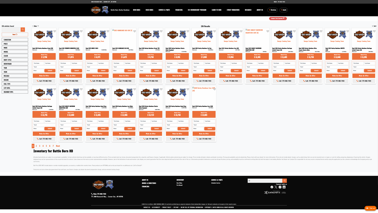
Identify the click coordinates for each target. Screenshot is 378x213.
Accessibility (156, 207)
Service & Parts (217, 180)
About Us (145, 180)
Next (58, 145)
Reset (14, 34)
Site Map (176, 207)
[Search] (23, 29)
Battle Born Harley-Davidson (120, 10)
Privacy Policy (167, 207)
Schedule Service (215, 183)
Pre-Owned (179, 185)
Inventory (180, 180)
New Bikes (179, 183)
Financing (145, 187)
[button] (137, 10)
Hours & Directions (149, 183)
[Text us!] (370, 209)
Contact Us (146, 207)
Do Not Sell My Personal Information (192, 207)
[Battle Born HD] (100, 9)
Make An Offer (44, 76)
